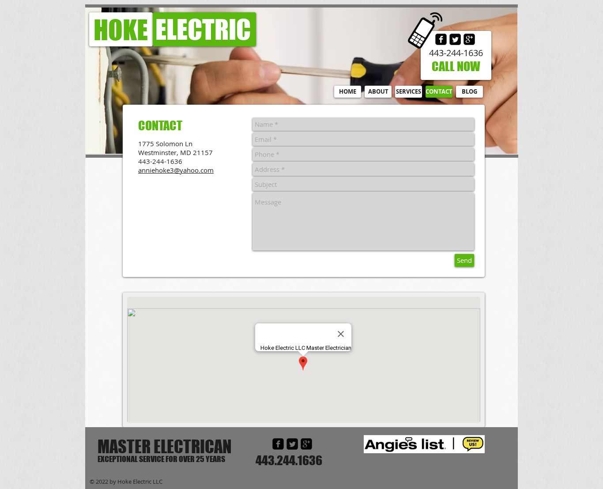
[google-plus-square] (469, 39)
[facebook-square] (278, 444)
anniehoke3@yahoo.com (176, 170)
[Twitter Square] (455, 39)
